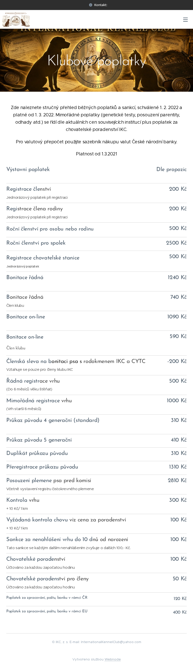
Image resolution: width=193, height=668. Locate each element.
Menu (185, 19)
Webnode (113, 659)
